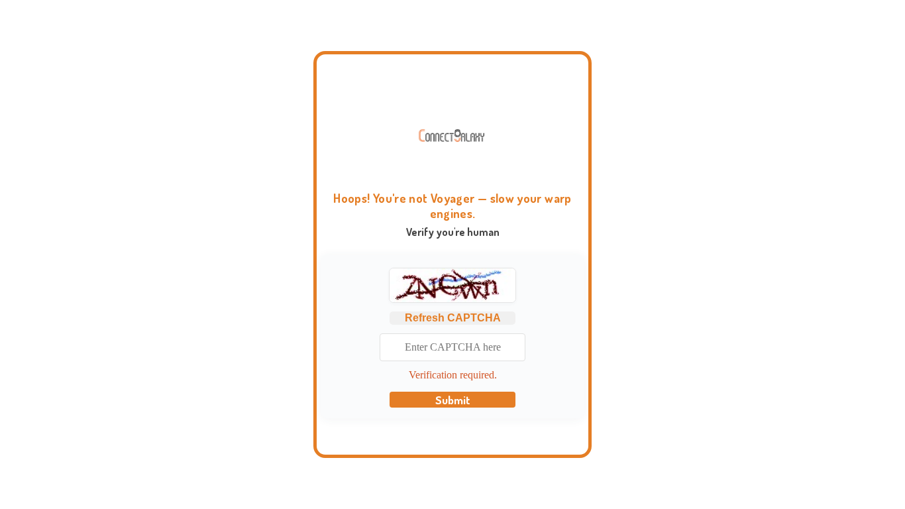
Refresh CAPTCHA (453, 317)
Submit (452, 399)
